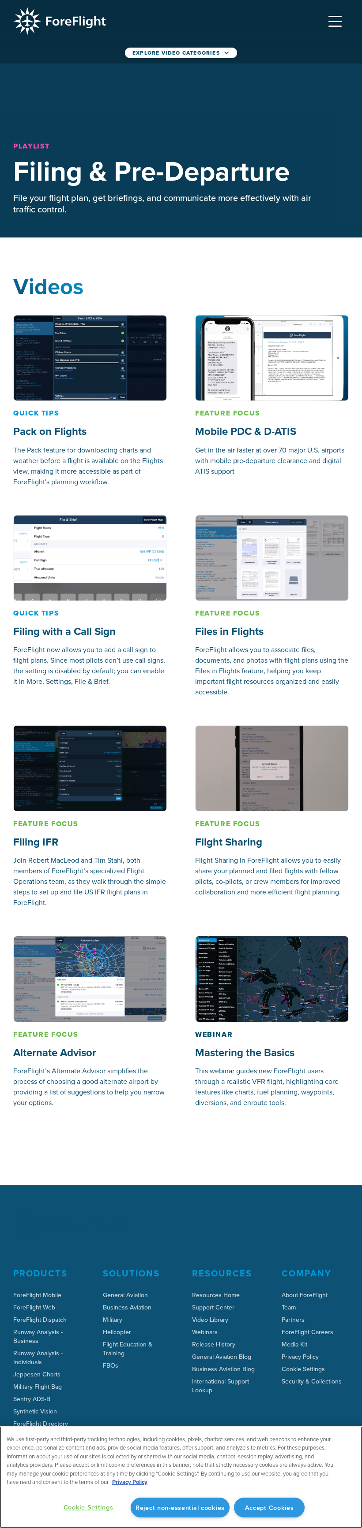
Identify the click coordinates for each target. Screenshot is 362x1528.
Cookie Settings (303, 1369)
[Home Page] (59, 21)
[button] (335, 21)
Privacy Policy (129, 1482)
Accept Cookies (269, 1507)
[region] (181, 1477)
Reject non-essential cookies (180, 1507)
